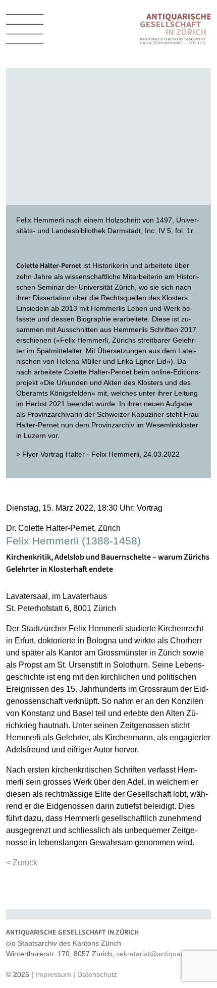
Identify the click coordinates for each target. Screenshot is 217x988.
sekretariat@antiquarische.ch (162, 954)
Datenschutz (97, 974)
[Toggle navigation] (25, 29)
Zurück (25, 862)
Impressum (53, 974)
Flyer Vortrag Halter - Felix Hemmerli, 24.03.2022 (101, 454)
